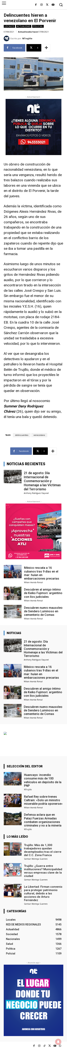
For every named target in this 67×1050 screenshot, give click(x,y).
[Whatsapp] (60, 1046)
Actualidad (23, 26)
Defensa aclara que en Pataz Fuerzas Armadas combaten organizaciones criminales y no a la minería (42, 820)
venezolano (39, 435)
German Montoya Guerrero (35, 859)
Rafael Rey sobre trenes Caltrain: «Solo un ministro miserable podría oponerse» (43, 800)
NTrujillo (27, 38)
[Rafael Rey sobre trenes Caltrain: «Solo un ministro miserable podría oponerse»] (13, 800)
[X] (47, 5)
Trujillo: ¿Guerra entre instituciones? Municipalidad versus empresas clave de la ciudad (43, 871)
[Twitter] (49, 1046)
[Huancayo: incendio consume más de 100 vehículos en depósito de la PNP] (13, 778)
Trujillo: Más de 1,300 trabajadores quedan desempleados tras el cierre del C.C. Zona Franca (42, 850)
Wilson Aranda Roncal (33, 582)
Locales (9, 26)
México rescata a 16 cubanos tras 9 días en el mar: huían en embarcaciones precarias (41, 573)
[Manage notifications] (58, 1042)
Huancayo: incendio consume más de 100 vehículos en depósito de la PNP (42, 780)
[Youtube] (53, 5)
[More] (46, 48)
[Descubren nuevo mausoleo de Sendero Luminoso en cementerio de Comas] (13, 611)
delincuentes (21, 435)
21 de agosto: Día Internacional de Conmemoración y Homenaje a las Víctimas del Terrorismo (42, 481)
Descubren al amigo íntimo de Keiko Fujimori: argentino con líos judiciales (43, 593)
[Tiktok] (44, 1046)
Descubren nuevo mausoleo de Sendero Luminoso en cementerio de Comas (43, 611)
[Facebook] (36, 5)
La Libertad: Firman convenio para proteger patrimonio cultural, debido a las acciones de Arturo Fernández (43, 893)
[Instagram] (41, 5)
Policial (38, 26)
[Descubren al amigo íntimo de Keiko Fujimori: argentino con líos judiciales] (13, 593)
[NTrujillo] (7, 38)
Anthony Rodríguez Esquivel (36, 493)
